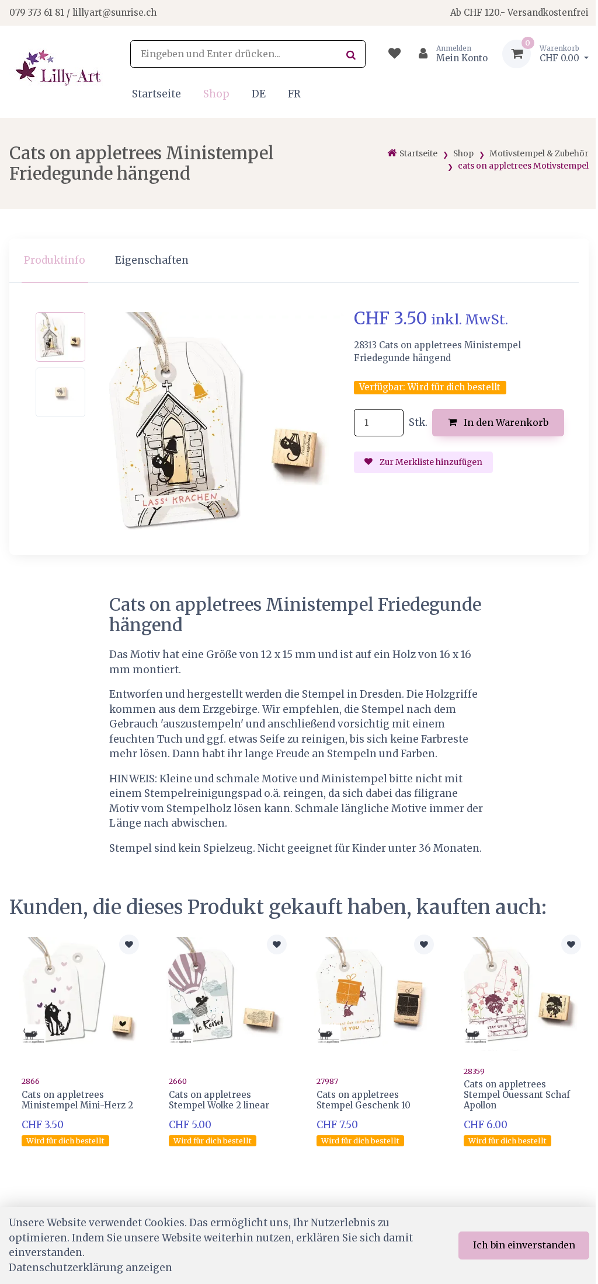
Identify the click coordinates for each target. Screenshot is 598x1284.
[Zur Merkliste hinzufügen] (129, 944)
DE (259, 94)
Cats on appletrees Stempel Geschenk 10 (364, 1100)
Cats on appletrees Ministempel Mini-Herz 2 (77, 1100)
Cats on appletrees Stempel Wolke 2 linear (219, 1100)
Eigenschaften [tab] (152, 260)
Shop (216, 94)
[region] (299, 261)
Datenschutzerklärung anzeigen (90, 1267)
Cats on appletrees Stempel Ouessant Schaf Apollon (517, 1095)
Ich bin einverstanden (524, 1245)
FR (294, 94)
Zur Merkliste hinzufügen (430, 462)
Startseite (156, 94)
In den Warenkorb (504, 422)
